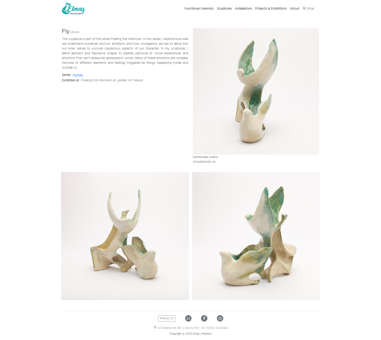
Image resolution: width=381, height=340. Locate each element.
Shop (310, 8)
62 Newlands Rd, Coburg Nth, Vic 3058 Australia (192, 327)
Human (78, 75)
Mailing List (167, 318)
